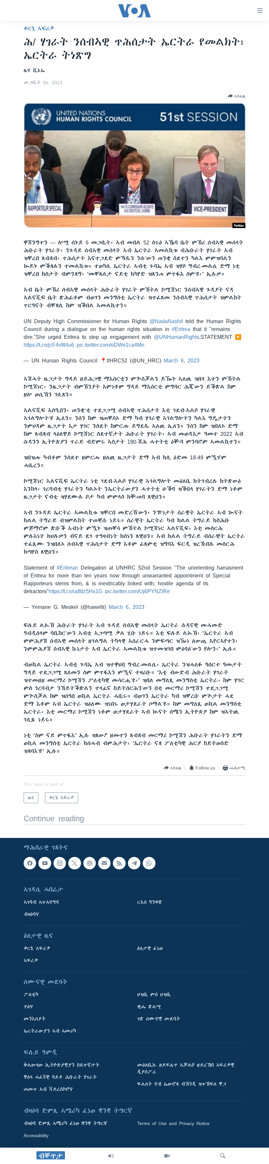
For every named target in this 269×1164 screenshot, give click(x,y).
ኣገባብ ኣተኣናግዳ (41, 902)
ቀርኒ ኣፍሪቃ (39, 28)
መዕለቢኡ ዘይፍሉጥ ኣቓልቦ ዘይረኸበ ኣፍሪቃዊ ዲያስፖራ (185, 1068)
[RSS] (119, 863)
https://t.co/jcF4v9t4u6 (49, 344)
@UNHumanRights (176, 337)
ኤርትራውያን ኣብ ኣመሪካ (50, 1031)
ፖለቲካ (31, 995)
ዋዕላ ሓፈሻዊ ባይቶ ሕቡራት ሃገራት (60, 1077)
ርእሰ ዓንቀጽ (149, 902)
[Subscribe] (104, 863)
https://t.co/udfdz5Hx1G (75, 591)
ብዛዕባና (31, 915)
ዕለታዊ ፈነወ (150, 949)
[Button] (236, 96)
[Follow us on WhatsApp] (149, 863)
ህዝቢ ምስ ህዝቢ (154, 995)
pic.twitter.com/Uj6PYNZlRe (137, 591)
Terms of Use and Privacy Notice (173, 1124)
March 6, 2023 (181, 360)
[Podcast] (89, 863)
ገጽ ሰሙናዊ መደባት (158, 1019)
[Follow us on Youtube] (44, 863)
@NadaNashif (166, 321)
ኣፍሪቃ (31, 961)
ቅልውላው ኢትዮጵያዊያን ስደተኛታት (61, 1065)
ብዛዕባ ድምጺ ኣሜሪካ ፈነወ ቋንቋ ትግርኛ (65, 1124)
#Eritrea (181, 329)
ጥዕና (28, 1007)
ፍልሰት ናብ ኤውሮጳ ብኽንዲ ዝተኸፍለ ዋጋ (181, 1084)
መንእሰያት (35, 1019)
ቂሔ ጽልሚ (149, 1007)
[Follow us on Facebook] (30, 863)
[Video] (167, 1156)
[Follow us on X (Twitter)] (74, 863)
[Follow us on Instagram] (59, 863)
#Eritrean (67, 567)
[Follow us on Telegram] (134, 863)
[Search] (223, 1156)
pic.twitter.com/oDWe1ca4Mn (110, 344)
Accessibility (36, 1136)
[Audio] (111, 1156)
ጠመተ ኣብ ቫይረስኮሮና (48, 1090)
